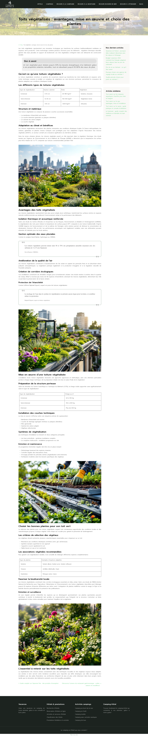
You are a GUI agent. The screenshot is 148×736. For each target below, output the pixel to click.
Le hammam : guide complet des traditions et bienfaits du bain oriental (116, 113)
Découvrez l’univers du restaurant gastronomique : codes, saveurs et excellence (81, 684)
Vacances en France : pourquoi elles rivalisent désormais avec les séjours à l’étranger (116, 53)
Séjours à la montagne (86, 4)
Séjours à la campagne (65, 4)
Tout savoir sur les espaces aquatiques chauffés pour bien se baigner (116, 96)
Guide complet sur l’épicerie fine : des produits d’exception (39, 683)
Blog (141, 4)
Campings (49, 4)
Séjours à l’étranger (128, 4)
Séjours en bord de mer (108, 4)
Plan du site (74, 735)
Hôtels (40, 4)
